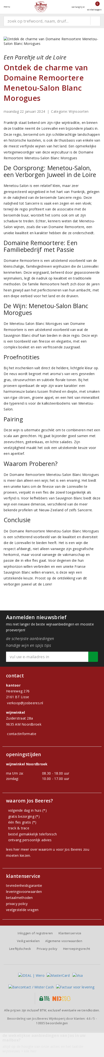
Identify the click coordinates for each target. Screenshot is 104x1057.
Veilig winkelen (28, 941)
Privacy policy (47, 948)
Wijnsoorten (79, 111)
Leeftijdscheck (20, 948)
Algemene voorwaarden (63, 941)
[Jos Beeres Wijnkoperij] (41, 6)
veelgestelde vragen (22, 909)
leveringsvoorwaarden (24, 891)
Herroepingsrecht (76, 948)
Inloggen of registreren (35, 933)
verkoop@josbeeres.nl (25, 703)
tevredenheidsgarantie (24, 885)
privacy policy (17, 903)
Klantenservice (70, 933)
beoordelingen (52, 1023)
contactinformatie (21, 733)
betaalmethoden (19, 897)
